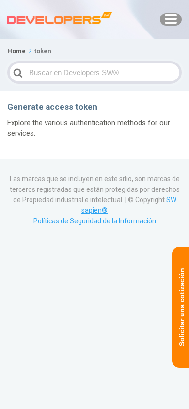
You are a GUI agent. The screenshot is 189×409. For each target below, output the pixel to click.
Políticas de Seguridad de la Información (94, 221)
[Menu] (171, 19)
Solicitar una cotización (182, 307)
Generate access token (52, 106)
